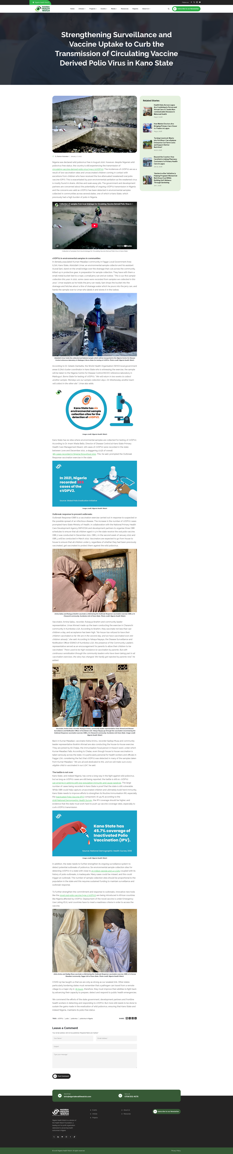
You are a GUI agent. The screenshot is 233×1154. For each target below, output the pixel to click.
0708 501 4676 (131, 1096)
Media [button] (113, 9)
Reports (135, 9)
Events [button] (103, 9)
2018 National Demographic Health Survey (72, 800)
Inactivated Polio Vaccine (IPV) (70, 797)
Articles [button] (81, 9)
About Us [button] (145, 9)
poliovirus (74, 1018)
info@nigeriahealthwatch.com (77, 1096)
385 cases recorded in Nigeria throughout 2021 (74, 454)
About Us (127, 1110)
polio (67, 1018)
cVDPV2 (60, 1018)
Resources (124, 9)
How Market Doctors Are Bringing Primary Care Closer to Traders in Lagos (165, 126)
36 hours (79, 989)
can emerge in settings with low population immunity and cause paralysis (86, 783)
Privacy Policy (176, 1151)
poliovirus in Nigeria (86, 1018)
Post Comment (63, 1076)
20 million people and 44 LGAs (105, 871)
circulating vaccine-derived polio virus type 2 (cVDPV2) (77, 169)
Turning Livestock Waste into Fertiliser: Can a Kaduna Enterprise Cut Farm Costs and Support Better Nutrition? (165, 142)
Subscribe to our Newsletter (168, 1111)
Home (72, 9)
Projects (95, 1118)
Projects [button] (92, 9)
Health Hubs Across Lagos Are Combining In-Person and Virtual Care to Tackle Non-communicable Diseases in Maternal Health (165, 109)
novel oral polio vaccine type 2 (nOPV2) (78, 895)
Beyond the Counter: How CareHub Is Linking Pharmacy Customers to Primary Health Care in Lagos (165, 160)
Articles (94, 1114)
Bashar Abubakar (63, 156)
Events (94, 1110)
